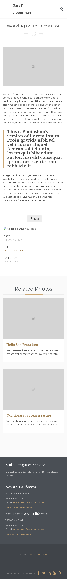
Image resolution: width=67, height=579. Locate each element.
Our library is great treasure (28, 415)
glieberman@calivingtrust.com (29, 502)
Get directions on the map (18, 507)
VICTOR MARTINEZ (14, 250)
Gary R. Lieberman (22, 9)
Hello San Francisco (22, 345)
